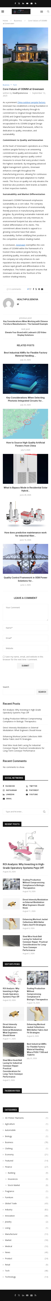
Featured (26, 1160)
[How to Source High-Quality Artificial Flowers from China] (25, 424)
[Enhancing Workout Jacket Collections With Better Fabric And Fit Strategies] (11, 923)
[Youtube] (27, 3)
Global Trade (26, 1203)
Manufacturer (26, 1234)
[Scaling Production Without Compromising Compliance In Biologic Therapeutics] (11, 884)
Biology (26, 1136)
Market (26, 1240)
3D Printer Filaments (26, 1118)
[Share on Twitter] (36, 289)
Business (18, 20)
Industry (26, 1209)
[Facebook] (15, 3)
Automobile (26, 1130)
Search (6, 687)
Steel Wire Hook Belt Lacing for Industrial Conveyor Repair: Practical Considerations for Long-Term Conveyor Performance (23, 748)
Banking (28, 1173)
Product (26, 1258)
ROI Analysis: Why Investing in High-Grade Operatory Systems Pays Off (22, 711)
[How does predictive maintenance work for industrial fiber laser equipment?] (25, 514)
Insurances (28, 1179)
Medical (26, 1246)
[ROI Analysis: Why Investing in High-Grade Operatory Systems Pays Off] (25, 846)
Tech (26, 1270)
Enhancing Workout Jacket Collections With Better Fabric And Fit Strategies (22, 738)
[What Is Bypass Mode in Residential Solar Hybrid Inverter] (25, 469)
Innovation (26, 1215)
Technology (26, 1276)
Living (26, 1228)
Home (5, 20)
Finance (26, 1166)
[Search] (48, 11)
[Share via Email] (42, 289)
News (26, 1252)
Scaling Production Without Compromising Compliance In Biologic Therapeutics (22, 720)
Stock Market (28, 1185)
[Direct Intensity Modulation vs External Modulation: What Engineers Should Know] (11, 904)
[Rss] (35, 3)
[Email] (31, 3)
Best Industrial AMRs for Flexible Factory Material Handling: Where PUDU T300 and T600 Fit (37, 1049)
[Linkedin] (23, 3)
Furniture (26, 1197)
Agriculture (26, 1124)
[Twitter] (19, 3)
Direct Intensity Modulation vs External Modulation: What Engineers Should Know (22, 729)
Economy (26, 1154)
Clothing (26, 1148)
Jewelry (26, 1221)
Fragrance (26, 1191)
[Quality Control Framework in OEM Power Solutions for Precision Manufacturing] (25, 559)
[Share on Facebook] (33, 289)
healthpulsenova (20, 93)
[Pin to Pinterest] (39, 289)
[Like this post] (30, 289)
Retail (26, 1264)
